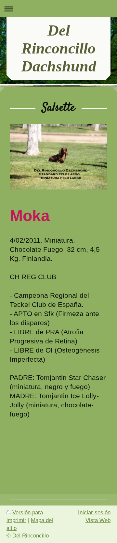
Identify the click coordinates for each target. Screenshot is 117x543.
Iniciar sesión (94, 512)
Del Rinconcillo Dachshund (58, 48)
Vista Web (97, 520)
